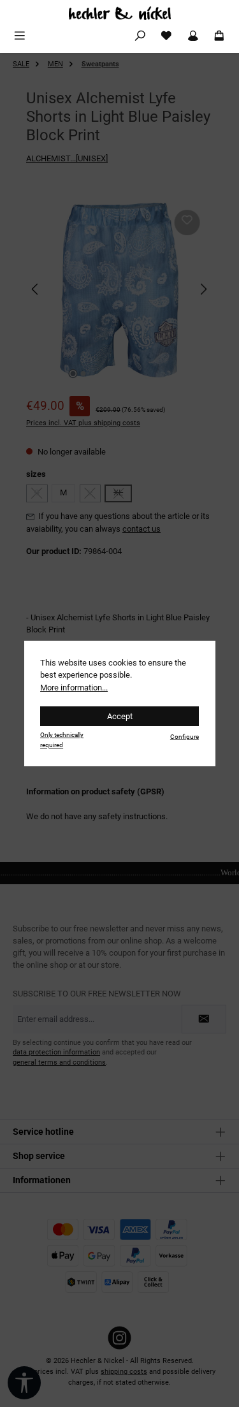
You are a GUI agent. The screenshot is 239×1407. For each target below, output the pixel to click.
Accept (120, 716)
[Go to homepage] (119, 13)
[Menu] (19, 36)
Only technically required (61, 739)
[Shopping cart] (219, 36)
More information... (74, 687)
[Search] (140, 36)
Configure (184, 737)
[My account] (193, 36)
